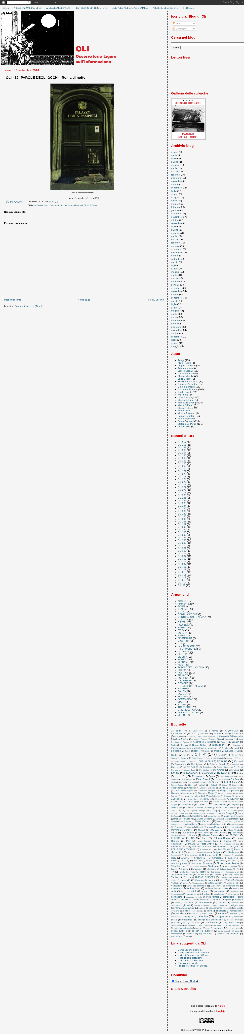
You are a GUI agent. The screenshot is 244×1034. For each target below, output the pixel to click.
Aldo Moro (190, 736)
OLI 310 (182, 572)
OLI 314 (182, 582)
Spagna (184, 869)
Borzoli (187, 751)
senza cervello (224, 931)
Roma (94, 205)
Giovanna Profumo (188, 389)
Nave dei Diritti (188, 833)
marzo (174, 171)
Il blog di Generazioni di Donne (194, 952)
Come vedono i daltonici (190, 949)
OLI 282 (182, 500)
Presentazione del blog (229, 844)
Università (185, 880)
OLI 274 (182, 479)
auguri (205, 891)
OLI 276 (182, 484)
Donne (175, 772)
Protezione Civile (200, 846)
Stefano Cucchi (226, 869)
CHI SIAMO (188, 8)
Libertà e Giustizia (204, 808)
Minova (190, 827)
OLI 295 (182, 532)
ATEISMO (204, 733)
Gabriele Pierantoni (188, 384)
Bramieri (206, 751)
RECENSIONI (185, 680)
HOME (5, 8)
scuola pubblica (179, 931)
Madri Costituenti (181, 813)
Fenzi (181, 782)
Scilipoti (232, 860)
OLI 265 (182, 455)
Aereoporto (237, 733)
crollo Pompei (212, 897)
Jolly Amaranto (233, 802)
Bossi (196, 750)
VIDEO (181, 715)
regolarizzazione (232, 922)
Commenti (181, 28)
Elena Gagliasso (226, 776)
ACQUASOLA (231, 731)
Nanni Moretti (234, 830)
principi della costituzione (210, 919)
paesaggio (188, 916)
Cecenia (229, 758)
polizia (174, 919)
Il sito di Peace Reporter (190, 960)
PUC (192, 838)
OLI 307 (182, 564)
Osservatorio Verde (188, 963)
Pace (204, 838)
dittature (217, 899)
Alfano (177, 739)
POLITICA (183, 672)
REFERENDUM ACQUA (226, 846)
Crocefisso (234, 764)
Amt (186, 739)
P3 (224, 835)
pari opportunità (222, 916)
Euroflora (235, 779)
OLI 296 (182, 535)
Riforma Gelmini (191, 855)
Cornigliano (197, 764)
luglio (174, 158)
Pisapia (191, 844)
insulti (228, 908)
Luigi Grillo (186, 811)
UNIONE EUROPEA (188, 709)
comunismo (176, 897)
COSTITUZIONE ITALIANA (192, 617)
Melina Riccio (190, 824)
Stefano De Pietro (187, 424)
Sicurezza (207, 863)
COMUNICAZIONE (188, 614)
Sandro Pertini (233, 858)
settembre (176, 187)
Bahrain (235, 742)
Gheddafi (191, 788)
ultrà (188, 937)
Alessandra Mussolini (206, 736)
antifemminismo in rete (216, 888)
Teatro (203, 872)
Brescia (217, 751)
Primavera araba (179, 846)
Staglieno (211, 869)
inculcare (223, 905)
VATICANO (225, 880)
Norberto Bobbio (178, 835)
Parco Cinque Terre (207, 841)
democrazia (228, 897)
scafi (208, 928)
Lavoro (202, 804)
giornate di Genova (201, 905)
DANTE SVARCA (190, 767)
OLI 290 (182, 519)
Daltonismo (207, 767)
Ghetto (222, 788)
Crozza (174, 767)
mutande (233, 913)
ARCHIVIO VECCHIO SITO (165, 8)
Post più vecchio (155, 299)
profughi (175, 922)
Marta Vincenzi (203, 821)
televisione (221, 934)
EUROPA (182, 633)
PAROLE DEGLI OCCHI (190, 667)
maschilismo (180, 913)
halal (214, 905)
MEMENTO (184, 659)
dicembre (176, 178)
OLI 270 (182, 468)
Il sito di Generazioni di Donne (193, 955)
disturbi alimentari (200, 899)
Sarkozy (185, 860)
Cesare (240, 758)
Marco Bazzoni (214, 816)
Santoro (174, 861)
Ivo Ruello (183, 394)
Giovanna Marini (206, 793)
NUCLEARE (215, 829)
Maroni (174, 821)
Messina (204, 824)
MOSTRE (183, 664)
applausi (236, 888)
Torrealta (217, 875)
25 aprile (176, 730)
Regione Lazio (203, 852)
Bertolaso (226, 748)
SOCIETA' (183, 696)
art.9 (193, 891)
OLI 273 (182, 476)
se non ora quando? (202, 931)
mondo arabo (208, 913)
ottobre (175, 184)
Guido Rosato (185, 392)
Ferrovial (191, 782)
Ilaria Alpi (193, 802)
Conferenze (180, 764)
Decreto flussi (189, 770)
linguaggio (221, 911)
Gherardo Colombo (207, 788)
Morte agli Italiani (233, 827)
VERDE (175, 883)
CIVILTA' (222, 755)
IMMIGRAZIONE (186, 646)
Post (177, 23)
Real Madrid (224, 849)
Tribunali (236, 875)
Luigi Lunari (198, 811)
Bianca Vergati (185, 370)
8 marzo (213, 731)
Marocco (235, 819)
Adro (227, 734)
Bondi (236, 748)
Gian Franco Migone (184, 791)
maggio (175, 165)
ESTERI (182, 627)
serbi (237, 931)
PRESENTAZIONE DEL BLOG (27, 8)
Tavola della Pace (187, 872)
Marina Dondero (204, 819)
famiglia (239, 899)
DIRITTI (182, 622)
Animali (229, 739)
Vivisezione (176, 885)
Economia (197, 776)
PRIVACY (183, 675)
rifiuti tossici (217, 925)
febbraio (175, 174)
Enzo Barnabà (186, 779)
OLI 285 (182, 508)
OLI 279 (182, 492)
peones (237, 917)
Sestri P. (194, 863)
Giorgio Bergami (75, 205)
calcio (207, 894)
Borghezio (176, 751)
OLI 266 (182, 458)
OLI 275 (182, 482)
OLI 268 (182, 463)
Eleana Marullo (186, 376)
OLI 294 (182, 529)
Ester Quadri (203, 779)
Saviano (198, 860)
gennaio (175, 210)
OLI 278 (182, 489)
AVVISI (181, 606)
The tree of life (203, 875)
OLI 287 (182, 513)
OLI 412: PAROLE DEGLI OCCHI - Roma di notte (45, 78)
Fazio (173, 782)
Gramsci (227, 796)
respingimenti (189, 925)
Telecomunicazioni (231, 872)
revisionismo (204, 925)
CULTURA (183, 619)
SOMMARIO (184, 699)
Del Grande (218, 770)
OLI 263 (182, 450)
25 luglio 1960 (196, 731)
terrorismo (176, 936)
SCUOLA (182, 694)
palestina (202, 916)
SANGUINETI (200, 858)
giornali (186, 905)
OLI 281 (182, 497)
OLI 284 (182, 505)
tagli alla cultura (206, 934)
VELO (237, 880)
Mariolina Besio (222, 819)
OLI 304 (182, 556)
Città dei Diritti (206, 761)
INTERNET (183, 651)
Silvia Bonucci (178, 866)
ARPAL (193, 734)
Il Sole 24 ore (178, 801)
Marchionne (197, 816)
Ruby (173, 858)
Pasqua (227, 841)
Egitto (212, 776)
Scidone (220, 860)
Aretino (186, 742)
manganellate (236, 911)
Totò (226, 875)
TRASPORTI (184, 707)
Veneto (185, 883)
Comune (222, 761)
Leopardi (235, 804)
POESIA (182, 670)
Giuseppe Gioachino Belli (193, 796)
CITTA (186, 755)
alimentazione (232, 885)
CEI (238, 751)
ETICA (181, 630)
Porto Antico (207, 843)
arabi (173, 891)
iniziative (202, 908)
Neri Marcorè (203, 833)
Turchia (187, 877)
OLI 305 (182, 558)
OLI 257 (182, 442)
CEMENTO (183, 609)
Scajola (209, 861)
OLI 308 (182, 566)
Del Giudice (204, 770)
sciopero (218, 928)
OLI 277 (182, 487)
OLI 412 (87, 205)
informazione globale (184, 908)
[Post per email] (56, 202)
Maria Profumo (185, 408)
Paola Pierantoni (186, 416)
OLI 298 (182, 540)
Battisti (173, 745)
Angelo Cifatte (216, 739)
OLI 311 (182, 574)
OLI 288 (182, 516)
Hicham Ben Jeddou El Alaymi (199, 799)
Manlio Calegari (186, 400)
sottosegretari (176, 934)
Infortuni (204, 801)
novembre (176, 181)
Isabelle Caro (218, 802)
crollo (200, 897)
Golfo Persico (214, 796)
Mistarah (199, 827)
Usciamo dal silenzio (205, 880)
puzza (185, 923)
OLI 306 (182, 561)
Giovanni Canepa (225, 793)
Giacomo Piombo (236, 788)
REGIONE (183, 683)
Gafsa (224, 785)
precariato (186, 919)
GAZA (202, 785)
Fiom (235, 782)
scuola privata (234, 928)
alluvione (175, 888)
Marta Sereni (185, 821)
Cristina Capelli (217, 764)
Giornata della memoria (182, 793)
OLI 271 (182, 471)
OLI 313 (182, 580)
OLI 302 (182, 550)
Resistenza (233, 852)
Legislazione (220, 804)
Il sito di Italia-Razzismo (190, 957)
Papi (188, 841)
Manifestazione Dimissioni (203, 813)
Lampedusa (187, 804)
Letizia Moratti (177, 808)
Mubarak (201, 830)
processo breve (233, 920)
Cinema (192, 761)
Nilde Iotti (235, 833)
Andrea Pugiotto (200, 739)
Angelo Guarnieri (187, 365)
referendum (212, 922)
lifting (209, 911)
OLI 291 (182, 521)
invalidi (237, 908)
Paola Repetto (185, 418)
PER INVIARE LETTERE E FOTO (91, 8)
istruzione (175, 911)
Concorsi (238, 761)
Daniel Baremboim (225, 767)
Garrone (235, 785)
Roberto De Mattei (232, 855)
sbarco (199, 928)
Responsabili (176, 855)
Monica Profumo (186, 413)
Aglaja (181, 360)
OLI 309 (182, 569)
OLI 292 (182, 524)
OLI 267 (182, 460)
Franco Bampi (177, 785)
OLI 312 (182, 577)
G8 (189, 785)
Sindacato (213, 866)
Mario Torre (184, 410)
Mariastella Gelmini (183, 819)
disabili (184, 899)
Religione (217, 852)
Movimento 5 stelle (181, 829)
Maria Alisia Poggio (188, 402)
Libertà (189, 807)
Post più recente (12, 299)
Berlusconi (218, 744)
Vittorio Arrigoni (215, 883)
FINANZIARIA (185, 638)
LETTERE (183, 654)
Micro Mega (235, 824)
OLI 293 (182, 527)
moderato (194, 913)
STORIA (182, 704)
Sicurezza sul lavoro (228, 863)
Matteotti (228, 821)
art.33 (183, 891)
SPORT (182, 701)
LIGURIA (182, 656)
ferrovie (222, 902)
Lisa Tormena (231, 808)
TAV (238, 869)
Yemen (189, 886)
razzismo (195, 922)
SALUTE (182, 688)
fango (177, 903)
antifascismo (193, 888)
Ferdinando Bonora (58, 205)
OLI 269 (182, 466)
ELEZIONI (223, 772)
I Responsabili (221, 799)
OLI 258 (182, 444)
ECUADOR (207, 773)
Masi (219, 821)
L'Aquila (174, 805)
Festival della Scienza (209, 782)
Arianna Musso (186, 368)
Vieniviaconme (198, 883)
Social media (229, 866)
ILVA (180, 643)
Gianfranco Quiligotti (206, 791)
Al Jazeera (178, 736)
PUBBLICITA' (185, 678)
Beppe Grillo (198, 745)
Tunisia (175, 877)
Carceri (184, 758)
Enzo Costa (184, 378)
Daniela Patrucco (187, 373)
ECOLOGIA (184, 625)
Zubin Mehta (216, 886)
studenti (190, 933)
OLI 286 (182, 511)
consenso (190, 897)
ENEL (240, 773)
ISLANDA (234, 799)
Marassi (185, 816)
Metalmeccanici (218, 824)
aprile (174, 155)
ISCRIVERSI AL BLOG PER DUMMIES (130, 8)
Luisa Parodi (231, 811)
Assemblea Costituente (204, 742)
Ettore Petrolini (221, 779)
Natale (174, 832)
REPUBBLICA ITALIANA (190, 686)
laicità (185, 911)
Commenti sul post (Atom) (28, 306)
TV (172, 872)
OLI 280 (182, 495)
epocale (228, 900)
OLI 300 (182, 545)
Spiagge (196, 869)
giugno (174, 152)
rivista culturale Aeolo (183, 928)
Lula (241, 811)
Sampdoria (217, 858)
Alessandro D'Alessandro (231, 736)
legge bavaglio (198, 911)
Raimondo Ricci (206, 850)
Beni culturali (42, 205)
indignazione (237, 905)
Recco (190, 852)
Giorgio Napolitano (229, 790)
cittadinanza (233, 894)
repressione (176, 925)
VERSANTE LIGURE (188, 712)
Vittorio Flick (184, 426)
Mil (172, 827)
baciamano (219, 891)
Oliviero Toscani (210, 835)
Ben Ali (184, 745)
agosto (174, 262)
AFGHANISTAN (178, 733)
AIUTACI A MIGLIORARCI (58, 8)
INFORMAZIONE (187, 648)
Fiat (226, 782)
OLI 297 (182, 537)
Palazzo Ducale (222, 838)
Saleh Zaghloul (186, 421)
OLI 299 (182, 543)
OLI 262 (182, 447)
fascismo (189, 902)
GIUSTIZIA (183, 640)
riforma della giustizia (234, 925)
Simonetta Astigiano (197, 866)
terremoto (234, 933)
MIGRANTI (183, 662)
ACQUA (182, 601)
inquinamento (215, 908)
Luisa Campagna (187, 397)
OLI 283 (182, 503)
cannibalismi (219, 894)
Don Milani (234, 770)
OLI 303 (182, 553)
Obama (193, 835)
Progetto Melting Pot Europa (192, 965)
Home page (84, 299)
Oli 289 (181, 585)
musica (222, 913)
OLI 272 (182, 474)
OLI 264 (182, 452)
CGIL (174, 755)
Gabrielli (214, 785)
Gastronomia (177, 788)
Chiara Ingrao (179, 761)
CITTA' (181, 611)
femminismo (205, 902)
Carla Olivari (197, 758)
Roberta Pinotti (210, 855)
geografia (235, 903)
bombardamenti (177, 894)
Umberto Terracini (227, 877)
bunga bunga (193, 894)
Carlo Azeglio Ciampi (214, 758)
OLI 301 (182, 548)
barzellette (235, 891)
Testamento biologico (181, 874)
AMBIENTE (184, 603)
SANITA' (182, 691)
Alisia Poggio (184, 363)
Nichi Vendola (220, 832)
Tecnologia (215, 872)
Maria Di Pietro (185, 405)
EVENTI (182, 635)
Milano (180, 827)
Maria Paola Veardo (233, 816)
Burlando (229, 751)
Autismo (224, 742)
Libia (218, 807)
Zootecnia (201, 885)
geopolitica (175, 905)
